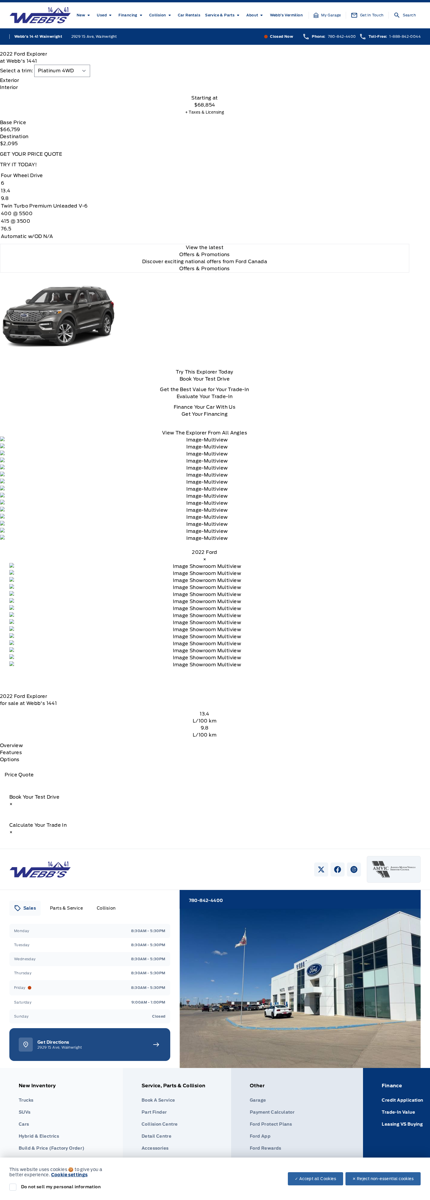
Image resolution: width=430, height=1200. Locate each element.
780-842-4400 (342, 36)
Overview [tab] (11, 745)
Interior (9, 87)
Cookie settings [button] (69, 1174)
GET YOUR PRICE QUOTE (31, 154)
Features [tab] (11, 752)
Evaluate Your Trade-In (205, 396)
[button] (327, 15)
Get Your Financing (205, 414)
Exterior (9, 80)
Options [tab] (10, 759)
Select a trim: (16, 70)
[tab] (204, 80)
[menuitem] (84, 15)
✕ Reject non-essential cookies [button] (383, 1179)
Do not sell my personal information (61, 1186)
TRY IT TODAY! (18, 164)
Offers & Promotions (204, 268)
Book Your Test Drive (205, 379)
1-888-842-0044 (405, 36)
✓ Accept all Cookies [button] (315, 1179)
